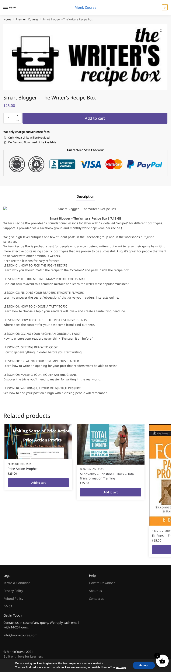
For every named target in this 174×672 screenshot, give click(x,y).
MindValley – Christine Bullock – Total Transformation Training (107, 476)
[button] (164, 7)
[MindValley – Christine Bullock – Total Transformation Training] (111, 444)
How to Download (102, 583)
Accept (144, 665)
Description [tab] (85, 196)
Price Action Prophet (23, 468)
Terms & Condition (17, 583)
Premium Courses (27, 19)
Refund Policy (13, 598)
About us (95, 590)
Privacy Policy (13, 590)
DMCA (7, 606)
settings (121, 667)
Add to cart (95, 118)
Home (7, 19)
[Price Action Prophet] (38, 441)
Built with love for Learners (23, 656)
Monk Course (85, 7)
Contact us (96, 598)
